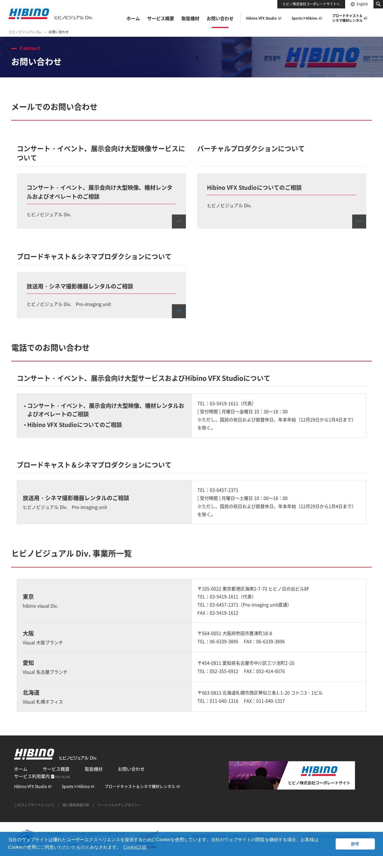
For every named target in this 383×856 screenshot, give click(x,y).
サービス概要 (56, 768)
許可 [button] (355, 844)
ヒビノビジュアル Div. (25, 31)
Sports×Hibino (76, 786)
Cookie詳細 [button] (134, 847)
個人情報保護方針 (76, 804)
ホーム (20, 768)
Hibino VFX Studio (30, 786)
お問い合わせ (131, 768)
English (362, 3)
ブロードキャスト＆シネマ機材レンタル (140, 786)
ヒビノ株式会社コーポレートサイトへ (311, 3)
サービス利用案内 (42, 776)
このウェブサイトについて (34, 804)
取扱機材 (94, 768)
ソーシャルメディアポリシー (119, 804)
